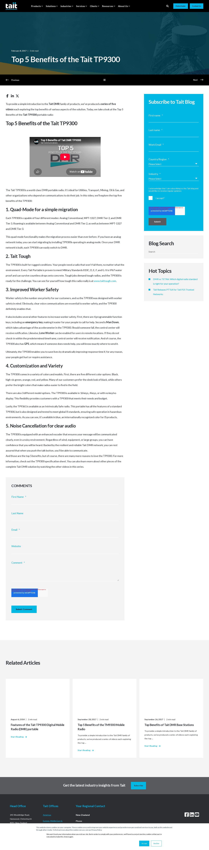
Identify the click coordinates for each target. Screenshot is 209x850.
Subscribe (138, 785)
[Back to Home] (11, 6)
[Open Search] (167, 5)
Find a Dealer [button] (181, 6)
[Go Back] (104, 80)
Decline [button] (156, 843)
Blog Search (161, 243)
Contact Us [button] (196, 6)
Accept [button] (144, 843)
